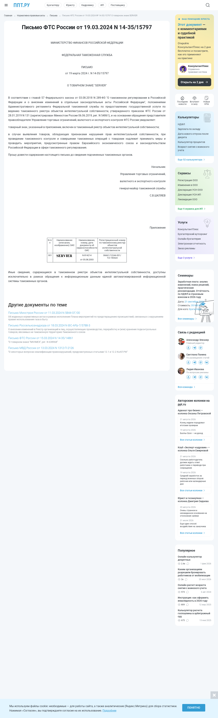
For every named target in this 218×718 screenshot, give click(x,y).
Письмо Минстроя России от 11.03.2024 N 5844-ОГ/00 (44, 312)
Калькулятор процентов (191, 142)
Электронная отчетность (192, 243)
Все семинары (186, 318)
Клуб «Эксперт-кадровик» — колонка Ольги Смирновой (194, 449)
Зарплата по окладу (189, 129)
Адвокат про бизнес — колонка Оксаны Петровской (194, 412)
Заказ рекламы (186, 248)
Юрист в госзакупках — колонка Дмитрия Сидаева (193, 500)
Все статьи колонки (191, 439)
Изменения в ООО (188, 185)
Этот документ (190, 25)
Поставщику (118, 5)
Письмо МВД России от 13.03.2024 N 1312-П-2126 (41, 348)
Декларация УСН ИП (189, 194)
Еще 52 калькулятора (190, 159)
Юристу (70, 5)
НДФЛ (181, 124)
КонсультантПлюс (188, 229)
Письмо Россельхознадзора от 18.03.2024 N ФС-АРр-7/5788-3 (49, 325)
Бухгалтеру (53, 5)
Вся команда (185, 387)
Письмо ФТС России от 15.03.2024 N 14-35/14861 (40, 338)
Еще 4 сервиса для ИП (190, 208)
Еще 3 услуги (185, 257)
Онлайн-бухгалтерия (189, 238)
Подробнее (109, 710)
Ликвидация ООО (187, 199)
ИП (102, 5)
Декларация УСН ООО (190, 189)
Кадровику (87, 5)
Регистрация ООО (188, 180)
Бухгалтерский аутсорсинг (192, 234)
